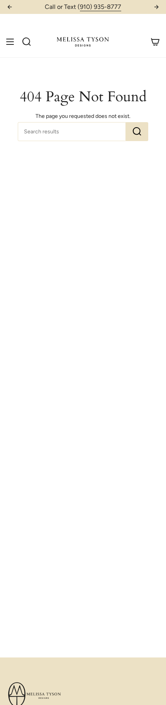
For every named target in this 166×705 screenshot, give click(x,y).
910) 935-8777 (100, 6)
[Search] (137, 131)
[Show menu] (10, 42)
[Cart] (155, 42)
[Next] (156, 6)
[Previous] (9, 6)
